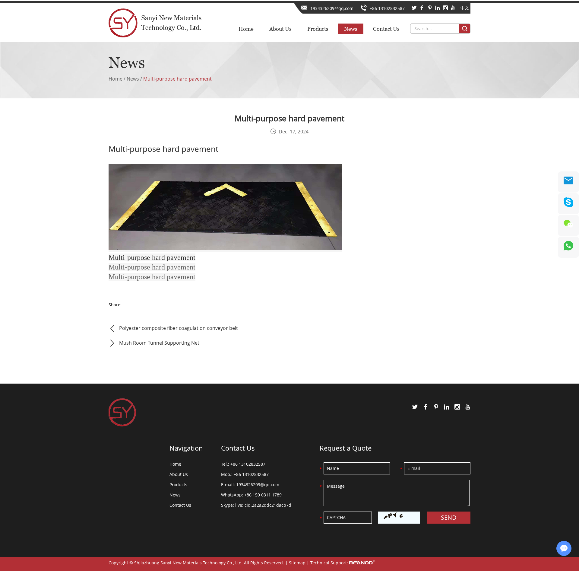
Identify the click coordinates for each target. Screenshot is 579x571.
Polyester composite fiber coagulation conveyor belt (178, 328)
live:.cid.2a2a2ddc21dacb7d (263, 505)
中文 (464, 8)
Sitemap (297, 563)
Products (317, 29)
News (350, 29)
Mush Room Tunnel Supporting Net (159, 343)
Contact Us (386, 29)
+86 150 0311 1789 (263, 495)
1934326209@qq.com (331, 8)
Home (246, 29)
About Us (280, 29)
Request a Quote (346, 447)
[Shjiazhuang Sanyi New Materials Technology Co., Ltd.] (155, 21)
